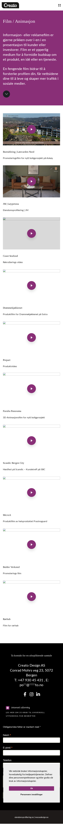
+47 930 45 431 (30, 680)
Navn (7, 735)
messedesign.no (41, 817)
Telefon (7, 760)
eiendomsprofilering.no (24, 817)
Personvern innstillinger (31, 794)
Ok (31, 788)
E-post (7, 747)
